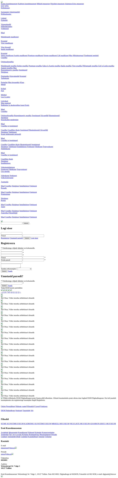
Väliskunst (5, 29)
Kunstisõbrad (33, 437)
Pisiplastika (5, 76)
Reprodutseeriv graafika (9, 70)
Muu (70, 55)
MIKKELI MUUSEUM (60, 424)
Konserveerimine (48, 432)
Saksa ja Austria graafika (51, 66)
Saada (10, 271)
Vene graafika (77, 66)
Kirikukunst (5, 8)
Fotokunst (30, 147)
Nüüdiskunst (5, 149)
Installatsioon (22, 147)
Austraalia (4, 182)
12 (16, 292)
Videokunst (5, 176)
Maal (3, 33)
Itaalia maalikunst (7, 49)
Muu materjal (6, 103)
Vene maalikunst (7, 43)
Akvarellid (44, 116)
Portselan (4, 82)
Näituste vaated (21, 406)
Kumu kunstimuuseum (9, 4)
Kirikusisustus (6, 14)
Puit (2, 91)
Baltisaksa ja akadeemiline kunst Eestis (15, 105)
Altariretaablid (14, 12)
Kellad (3, 89)
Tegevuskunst (48, 147)
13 (18, 292)
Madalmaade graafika (9, 66)
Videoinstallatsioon (8, 167)
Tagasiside (26, 411)
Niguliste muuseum (57, 4)
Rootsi (3, 200)
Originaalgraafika (7, 62)
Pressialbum (10, 406)
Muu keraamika (13, 82)
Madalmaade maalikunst (10, 37)
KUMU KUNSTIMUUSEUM (12, 424)
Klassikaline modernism (9, 120)
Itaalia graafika (66, 66)
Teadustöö (4, 435)
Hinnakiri (30, 406)
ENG (7, 6)
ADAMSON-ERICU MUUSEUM (103, 424)
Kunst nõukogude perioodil (11, 134)
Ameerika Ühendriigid (9, 213)
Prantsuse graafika (35, 66)
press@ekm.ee (6, 454)
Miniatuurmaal (78, 55)
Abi (32, 411)
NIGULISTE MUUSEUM (80, 424)
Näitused (31, 432)
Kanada (4, 188)
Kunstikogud (22, 432)
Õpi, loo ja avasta (15, 435)
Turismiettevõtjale (13, 437)
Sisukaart (18, 411)
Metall (3, 84)
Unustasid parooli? (16, 238)
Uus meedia (5, 171)
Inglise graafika (22, 66)
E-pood (37, 406)
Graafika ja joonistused (9, 126)
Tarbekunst (5, 78)
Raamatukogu (34, 435)
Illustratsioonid (54, 116)
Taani (3, 207)
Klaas (22, 82)
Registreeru (5, 238)
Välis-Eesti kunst (7, 178)
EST (2, 6)
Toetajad (41, 437)
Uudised (4, 437)
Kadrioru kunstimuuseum (27, 4)
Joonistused (23, 70)
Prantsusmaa (5, 194)
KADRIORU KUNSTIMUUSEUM (37, 424)
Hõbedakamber (6, 26)
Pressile (54, 435)
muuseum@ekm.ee (8, 448)
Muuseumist (13, 432)
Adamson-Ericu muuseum (74, 4)
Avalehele (4, 432)
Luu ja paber (5, 97)
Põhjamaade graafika (90, 66)
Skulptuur (4, 72)
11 (14, 292)
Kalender (38, 432)
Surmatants (5, 12)
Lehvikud (4, 101)
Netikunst (13, 176)
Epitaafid (4, 20)
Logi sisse (34, 238)
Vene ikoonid (6, 47)
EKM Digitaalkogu (8, 411)
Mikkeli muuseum (43, 4)
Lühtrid (3, 18)
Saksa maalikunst (7, 55)
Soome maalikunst (50, 55)
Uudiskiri (24, 437)
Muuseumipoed (45, 435)
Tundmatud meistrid (91, 55)
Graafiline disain (14, 130)
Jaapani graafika (7, 68)
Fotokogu (43, 406)
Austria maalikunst (20, 55)
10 (12, 292)
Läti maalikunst (63, 55)
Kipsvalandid (14, 76)
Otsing (3, 406)
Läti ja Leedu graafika (106, 66)
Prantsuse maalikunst (35, 55)
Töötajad (48, 437)
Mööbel (4, 95)
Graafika (4, 58)
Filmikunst (39, 147)
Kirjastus (25, 435)
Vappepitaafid (6, 24)
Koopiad (4, 41)
